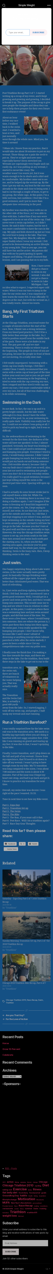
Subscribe (38, 32)
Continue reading (26, 39)
